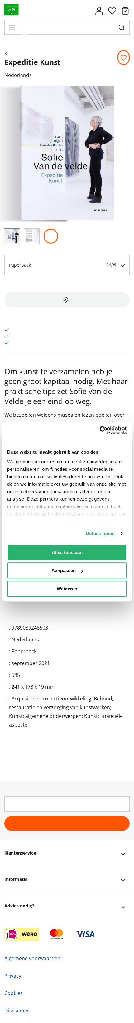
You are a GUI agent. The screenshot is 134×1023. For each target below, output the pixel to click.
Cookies (13, 993)
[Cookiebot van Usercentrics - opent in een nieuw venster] (99, 430)
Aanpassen (63, 570)
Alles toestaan (67, 552)
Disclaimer (16, 1010)
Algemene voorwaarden (32, 958)
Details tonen (100, 533)
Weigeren (67, 588)
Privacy (12, 975)
